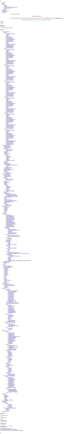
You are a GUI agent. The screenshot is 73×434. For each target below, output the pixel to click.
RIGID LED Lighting (9, 149)
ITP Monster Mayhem (11, 338)
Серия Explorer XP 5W (10, 216)
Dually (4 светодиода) (12, 229)
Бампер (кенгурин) (7, 146)
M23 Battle (10, 313)
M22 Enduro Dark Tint (12, 311)
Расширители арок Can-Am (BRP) (12, 196)
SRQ (9, 246)
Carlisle (7, 344)
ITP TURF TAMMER (11, 387)
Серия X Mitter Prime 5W (10, 226)
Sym (5, 276)
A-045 (9, 361)
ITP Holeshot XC (11, 382)
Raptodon (9, 357)
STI (7, 314)
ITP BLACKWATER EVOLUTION (14, 336)
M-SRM (9, 258)
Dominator (10, 368)
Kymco (5, 275)
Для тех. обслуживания (10, 33)
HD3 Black (10, 318)
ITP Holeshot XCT (11, 380)
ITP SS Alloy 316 (11, 295)
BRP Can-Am (6, 207)
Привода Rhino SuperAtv (8, 266)
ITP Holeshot (10, 343)
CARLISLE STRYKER (12, 349)
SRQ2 (9, 247)
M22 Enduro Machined (12, 312)
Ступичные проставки (8, 167)
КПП (7, 35)
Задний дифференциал (10, 39)
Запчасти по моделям (6, 31)
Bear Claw (10, 367)
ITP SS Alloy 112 (11, 297)
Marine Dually (10, 255)
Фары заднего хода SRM (12, 244)
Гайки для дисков (11, 299)
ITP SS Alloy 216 (11, 293)
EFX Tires (8, 350)
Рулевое (7, 43)
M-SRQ (9, 259)
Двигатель (8, 34)
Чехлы (5, 171)
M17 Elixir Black (11, 307)
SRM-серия (8, 241)
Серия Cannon (8, 214)
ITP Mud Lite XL (11, 332)
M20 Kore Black (11, 308)
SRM (9, 242)
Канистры (6, 152)
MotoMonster (10, 356)
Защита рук (6, 151)
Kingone (7, 159)
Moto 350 (9, 351)
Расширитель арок (7, 193)
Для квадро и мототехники (9, 284)
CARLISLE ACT (11, 346)
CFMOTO (6, 208)
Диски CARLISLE (9, 301)
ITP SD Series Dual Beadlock (13, 290)
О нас (3, 3)
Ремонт (5, 6)
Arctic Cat (6, 206)
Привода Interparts (7, 265)
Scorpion (9, 372)
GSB (7, 403)
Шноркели (6, 204)
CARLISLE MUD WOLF (12, 345)
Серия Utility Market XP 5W (11, 223)
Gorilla (7, 363)
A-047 (9, 362)
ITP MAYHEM (10, 339)
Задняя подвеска (9, 54)
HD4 (9, 319)
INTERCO (8, 365)
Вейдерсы (8, 408)
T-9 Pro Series (10, 326)
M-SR (9, 257)
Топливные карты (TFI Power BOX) (10, 200)
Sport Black (10, 328)
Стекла (5, 198)
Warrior (9, 360)
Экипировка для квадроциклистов (10, 407)
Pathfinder (10, 371)
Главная (3, 2)
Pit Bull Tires (8, 364)
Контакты (4, 12)
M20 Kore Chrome (11, 309)
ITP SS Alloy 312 (11, 294)
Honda (5, 129)
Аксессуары (6, 287)
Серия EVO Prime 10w (10, 215)
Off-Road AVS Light (7, 261)
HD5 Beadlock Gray (11, 321)
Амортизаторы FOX (5, 262)
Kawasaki (5, 210)
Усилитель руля (7, 170)
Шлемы (5, 402)
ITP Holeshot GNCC (11, 379)
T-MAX (7, 157)
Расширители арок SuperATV (11, 194)
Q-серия (7, 237)
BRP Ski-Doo (6, 273)
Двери (5, 177)
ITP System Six (10, 298)
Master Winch (8, 156)
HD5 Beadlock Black (11, 320)
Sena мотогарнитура (5, 283)
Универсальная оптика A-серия (13, 252)
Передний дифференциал (10, 38)
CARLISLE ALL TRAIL (12, 389)
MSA (7, 304)
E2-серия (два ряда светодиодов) (13, 236)
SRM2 (9, 243)
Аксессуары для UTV (6, 173)
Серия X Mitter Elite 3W (10, 225)
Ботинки (7, 410)
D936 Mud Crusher (11, 374)
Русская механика (7, 280)
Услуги (3, 4)
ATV (5, 263)
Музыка (5, 162)
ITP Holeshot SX (11, 385)
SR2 (9, 250)
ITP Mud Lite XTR (11, 335)
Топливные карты (7, 168)
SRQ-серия (8, 245)
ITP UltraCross (10, 342)
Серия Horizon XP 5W (10, 217)
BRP (5, 32)
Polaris (5, 48)
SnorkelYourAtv (9, 172)
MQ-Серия (10, 256)
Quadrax (7, 158)
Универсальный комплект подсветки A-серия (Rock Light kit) (18, 253)
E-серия (7, 234)
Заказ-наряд (4, 11)
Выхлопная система (9, 47)
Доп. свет (6, 148)
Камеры (5, 286)
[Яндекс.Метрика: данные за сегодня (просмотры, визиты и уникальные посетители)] (3, 426)
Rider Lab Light (8, 150)
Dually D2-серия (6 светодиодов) (13, 230)
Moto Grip (10, 352)
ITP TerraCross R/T (11, 340)
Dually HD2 (10, 231)
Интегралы (10, 404)
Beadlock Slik (10, 316)
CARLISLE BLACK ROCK (13, 302)
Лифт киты (6, 161)
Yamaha (5, 64)
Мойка (5, 8)
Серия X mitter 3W (9, 224)
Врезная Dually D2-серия (12, 232)
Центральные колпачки (12, 300)
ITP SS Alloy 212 (11, 292)
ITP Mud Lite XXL (11, 333)
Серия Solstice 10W (9, 221)
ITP (7, 376)
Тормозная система (9, 40)
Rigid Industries (6, 227)
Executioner (10, 369)
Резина (3, 330)
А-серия (7, 251)
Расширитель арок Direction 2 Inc (11, 164)
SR (8, 249)
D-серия (7, 228)
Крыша (5, 183)
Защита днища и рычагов (6, 267)
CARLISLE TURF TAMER (12, 391)
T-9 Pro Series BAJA (11, 324)
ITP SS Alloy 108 (11, 296)
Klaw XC (9, 370)
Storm (7, 166)
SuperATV (8, 165)
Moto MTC (10, 354)
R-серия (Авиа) (9, 240)
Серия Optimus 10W (9, 220)
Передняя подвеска (9, 37)
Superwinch (8, 186)
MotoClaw (10, 355)
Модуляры (10, 405)
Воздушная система (9, 62)
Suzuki (5, 80)
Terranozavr (10, 358)
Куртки (7, 409)
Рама (7, 42)
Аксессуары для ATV (6, 145)
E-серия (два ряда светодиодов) (13, 235)
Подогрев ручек (7, 163)
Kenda (7, 366)
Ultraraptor (10, 359)
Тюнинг (5, 5)
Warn (7, 185)
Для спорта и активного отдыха (9, 285)
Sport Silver (10, 329)
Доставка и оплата (5, 10)
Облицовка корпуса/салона (11, 44)
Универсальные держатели (8, 169)
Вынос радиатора (7, 175)
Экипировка (4, 401)
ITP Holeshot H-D (11, 381)
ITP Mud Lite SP (11, 383)
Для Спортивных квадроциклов (9, 322)
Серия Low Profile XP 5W (10, 218)
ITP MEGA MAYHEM (12, 337)
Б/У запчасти (4, 411)
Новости (3, 9)
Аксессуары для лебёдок (10, 160)
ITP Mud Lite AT (11, 334)
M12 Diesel (10, 305)
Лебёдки (3, 393)
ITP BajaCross (10, 341)
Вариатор (8, 36)
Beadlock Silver (10, 315)
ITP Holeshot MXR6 (11, 384)
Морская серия (8, 254)
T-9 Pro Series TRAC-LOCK (13, 325)
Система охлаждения (10, 79)
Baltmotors (6, 269)
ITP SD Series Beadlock (12, 291)
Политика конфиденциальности (5, 428)
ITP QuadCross (10, 386)
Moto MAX (10, 353)
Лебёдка (5, 154)
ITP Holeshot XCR (11, 378)
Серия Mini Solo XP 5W (10, 219)
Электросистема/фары (10, 45)
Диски (3, 288)
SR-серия (7, 248)
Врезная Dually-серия (12, 233)
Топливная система (9, 41)
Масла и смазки (5, 400)
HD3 (9, 317)
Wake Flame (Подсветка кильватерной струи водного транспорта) (19, 260)
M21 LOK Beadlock (11, 310)
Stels (5, 277)
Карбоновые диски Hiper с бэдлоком (12, 303)
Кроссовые (10, 406)
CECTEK (6, 271)
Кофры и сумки (7, 153)
